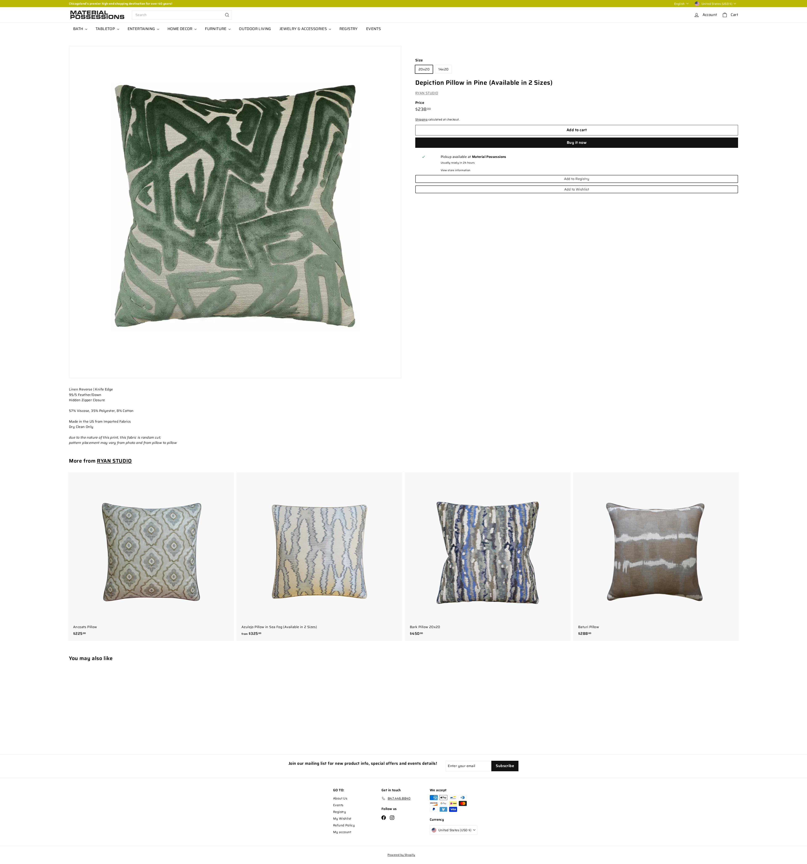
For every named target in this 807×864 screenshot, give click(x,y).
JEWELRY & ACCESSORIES (304, 29)
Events (338, 805)
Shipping (421, 119)
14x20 (443, 69)
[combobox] (182, 15)
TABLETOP (106, 29)
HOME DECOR (180, 29)
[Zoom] (235, 212)
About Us (340, 798)
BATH (78, 29)
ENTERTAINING (142, 29)
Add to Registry (576, 179)
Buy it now (577, 143)
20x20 (424, 69)
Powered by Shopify (401, 855)
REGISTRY (348, 29)
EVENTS (373, 29)
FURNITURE (216, 29)
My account (342, 832)
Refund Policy (344, 825)
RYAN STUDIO (426, 93)
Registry (339, 811)
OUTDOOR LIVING (255, 29)
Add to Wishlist (576, 189)
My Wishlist (342, 818)
